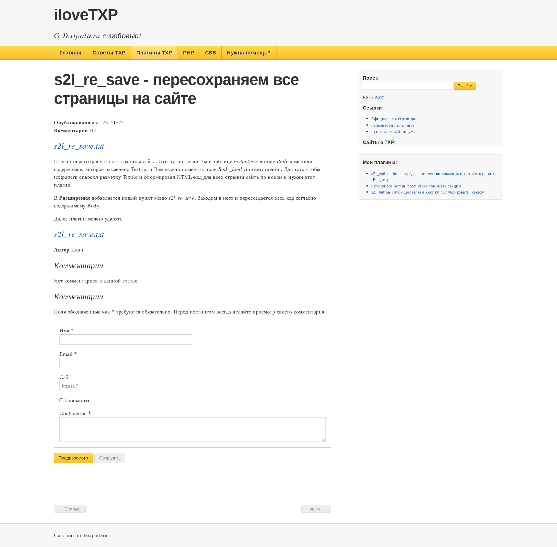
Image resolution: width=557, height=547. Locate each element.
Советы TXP (109, 53)
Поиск (370, 78)
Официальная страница (393, 118)
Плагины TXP (154, 53)
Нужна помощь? (249, 53)
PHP (188, 53)
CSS (210, 53)
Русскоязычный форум (392, 131)
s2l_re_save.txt (79, 145)
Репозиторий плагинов (393, 125)
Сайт (65, 376)
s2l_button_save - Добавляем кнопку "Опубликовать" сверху (427, 192)
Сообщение (75, 413)
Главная (70, 53)
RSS (367, 97)
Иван (77, 249)
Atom (380, 97)
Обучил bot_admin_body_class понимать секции (416, 186)
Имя (66, 330)
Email (68, 353)
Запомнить (78, 400)
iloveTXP (86, 14)
